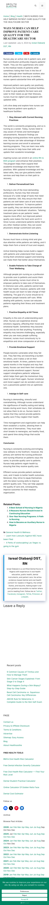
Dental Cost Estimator (13, 793)
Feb (15, 827)
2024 (6, 841)
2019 (5, 875)
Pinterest (36, 594)
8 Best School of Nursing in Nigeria (26, 508)
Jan (11, 827)
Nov (9, 837)
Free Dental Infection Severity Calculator (21, 765)
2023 (6, 847)
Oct (5, 837)
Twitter (39, 591)
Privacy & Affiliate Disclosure (16, 726)
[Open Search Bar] (35, 5)
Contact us (8, 722)
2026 (6, 827)
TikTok (28, 594)
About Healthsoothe (12, 745)
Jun (31, 827)
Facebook (12, 594)
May (27, 827)
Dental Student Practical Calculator (19, 781)
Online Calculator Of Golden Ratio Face (21, 787)
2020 (6, 868)
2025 (6, 834)
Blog (13, 16)
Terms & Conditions (12, 730)
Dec (13, 837)
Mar (19, 827)
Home (6, 16)
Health (20, 16)
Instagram (21, 594)
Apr (23, 827)
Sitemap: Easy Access (13, 737)
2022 (6, 854)
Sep (43, 834)
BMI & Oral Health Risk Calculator (18, 759)
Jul (35, 827)
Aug (38, 827)
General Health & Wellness (18, 532)
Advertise (7, 733)
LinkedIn (24, 597)
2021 (5, 861)
